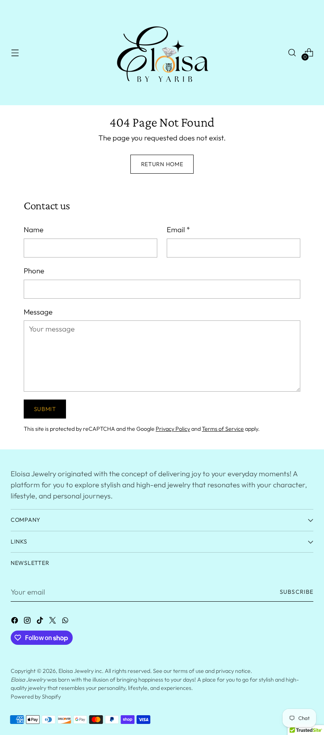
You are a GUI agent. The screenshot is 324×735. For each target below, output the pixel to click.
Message (38, 311)
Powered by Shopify (36, 696)
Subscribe (296, 591)
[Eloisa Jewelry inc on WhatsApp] (66, 621)
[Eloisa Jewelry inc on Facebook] (15, 621)
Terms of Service (223, 428)
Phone (34, 270)
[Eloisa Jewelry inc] (162, 52)
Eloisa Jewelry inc (80, 670)
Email (178, 229)
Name (33, 229)
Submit (45, 409)
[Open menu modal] (15, 53)
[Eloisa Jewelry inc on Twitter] (53, 621)
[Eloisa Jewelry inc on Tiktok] (40, 621)
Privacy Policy (173, 428)
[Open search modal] (292, 53)
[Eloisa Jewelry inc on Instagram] (28, 621)
